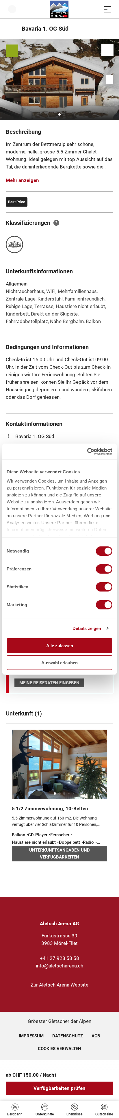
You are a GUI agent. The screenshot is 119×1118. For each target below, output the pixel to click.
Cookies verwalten (59, 1047)
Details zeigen (86, 628)
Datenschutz (67, 1036)
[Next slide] (113, 79)
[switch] (104, 569)
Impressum (31, 1036)
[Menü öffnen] (107, 9)
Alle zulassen (59, 645)
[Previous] (11, 28)
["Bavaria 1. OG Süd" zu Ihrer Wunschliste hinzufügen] (107, 50)
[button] (59, 114)
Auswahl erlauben (59, 662)
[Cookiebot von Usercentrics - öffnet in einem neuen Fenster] (87, 451)
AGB (96, 1036)
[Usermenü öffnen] (12, 9)
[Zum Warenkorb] (96, 9)
